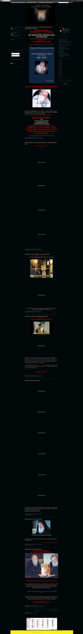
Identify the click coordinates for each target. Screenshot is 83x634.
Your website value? (65, 84)
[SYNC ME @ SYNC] (12, 63)
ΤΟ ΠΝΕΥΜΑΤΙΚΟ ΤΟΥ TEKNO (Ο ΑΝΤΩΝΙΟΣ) (45, 2)
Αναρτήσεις (14, 53)
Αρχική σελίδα (37, 610)
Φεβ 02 (60, 67)
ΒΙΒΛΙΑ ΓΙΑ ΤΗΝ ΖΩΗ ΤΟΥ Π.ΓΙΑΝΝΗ (35, 138)
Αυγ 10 (60, 63)
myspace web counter (15, 36)
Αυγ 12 (60, 64)
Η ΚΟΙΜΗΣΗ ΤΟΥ (62, 47)
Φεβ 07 (60, 72)
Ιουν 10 (60, 75)
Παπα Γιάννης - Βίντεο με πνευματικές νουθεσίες (36, 316)
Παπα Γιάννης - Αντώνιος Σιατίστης (33, 549)
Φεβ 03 (60, 69)
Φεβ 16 (60, 77)
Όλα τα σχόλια (15, 55)
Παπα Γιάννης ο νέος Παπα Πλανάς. (33, 519)
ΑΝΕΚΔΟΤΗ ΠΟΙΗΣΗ (62, 40)
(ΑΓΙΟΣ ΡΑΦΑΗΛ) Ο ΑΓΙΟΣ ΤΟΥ (32, 2)
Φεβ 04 (60, 70)
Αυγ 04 (60, 61)
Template (33, 632)
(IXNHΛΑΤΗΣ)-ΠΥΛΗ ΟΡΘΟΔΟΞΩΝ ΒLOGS (18, 2)
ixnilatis (66, 28)
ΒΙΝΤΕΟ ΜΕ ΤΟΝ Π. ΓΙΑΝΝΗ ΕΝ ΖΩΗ (35, 312)
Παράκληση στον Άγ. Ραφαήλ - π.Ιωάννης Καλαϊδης (37, 254)
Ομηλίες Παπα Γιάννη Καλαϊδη (32, 380)
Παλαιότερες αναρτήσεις (54, 610)
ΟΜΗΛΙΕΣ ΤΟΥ (61, 52)
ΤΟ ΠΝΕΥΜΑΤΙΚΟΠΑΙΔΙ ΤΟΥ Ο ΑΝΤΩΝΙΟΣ (36, 606)
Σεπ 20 (60, 66)
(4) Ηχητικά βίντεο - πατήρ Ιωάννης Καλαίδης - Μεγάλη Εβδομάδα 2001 (41, 143)
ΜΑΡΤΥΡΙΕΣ (31, 545)
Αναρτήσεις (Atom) (32, 612)
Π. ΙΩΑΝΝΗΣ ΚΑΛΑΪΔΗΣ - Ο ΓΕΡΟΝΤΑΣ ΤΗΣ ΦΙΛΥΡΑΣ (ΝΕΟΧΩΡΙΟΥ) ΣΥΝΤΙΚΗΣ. (38, 28)
